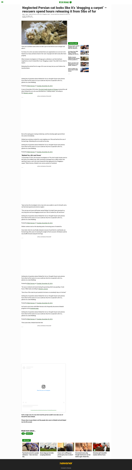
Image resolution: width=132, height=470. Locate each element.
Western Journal (28, 93)
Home (23, 14)
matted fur (29, 433)
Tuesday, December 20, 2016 (45, 86)
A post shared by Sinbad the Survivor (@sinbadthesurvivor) (43, 410)
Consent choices (66, 468)
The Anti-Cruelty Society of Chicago (48, 89)
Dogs (27, 14)
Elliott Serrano (31, 86)
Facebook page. (34, 308)
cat (23, 433)
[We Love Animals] (65, 2)
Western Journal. (43, 289)
